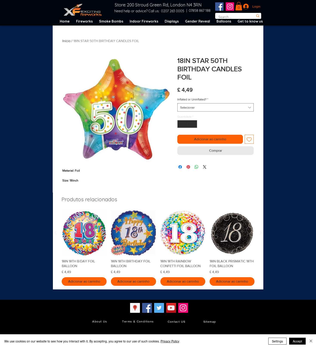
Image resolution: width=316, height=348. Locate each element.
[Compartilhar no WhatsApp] (196, 166)
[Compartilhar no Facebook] (180, 166)
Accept (297, 341)
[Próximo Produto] (260, 232)
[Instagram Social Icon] (230, 6)
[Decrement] (180, 124)
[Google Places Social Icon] (135, 308)
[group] (158, 248)
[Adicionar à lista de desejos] (249, 139)
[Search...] (257, 16)
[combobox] (215, 107)
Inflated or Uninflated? (192, 99)
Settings (277, 341)
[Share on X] (204, 166)
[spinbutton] (187, 124)
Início (66, 41)
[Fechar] (310, 341)
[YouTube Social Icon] (171, 308)
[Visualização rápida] (84, 232)
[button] (238, 6)
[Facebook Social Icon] (219, 6)
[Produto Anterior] (55, 232)
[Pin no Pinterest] (188, 166)
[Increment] (194, 124)
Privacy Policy (170, 341)
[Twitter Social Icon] (159, 308)
